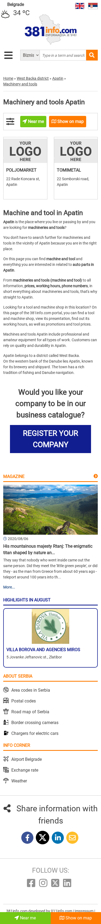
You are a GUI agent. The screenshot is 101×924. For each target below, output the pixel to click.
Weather (19, 781)
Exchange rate (24, 770)
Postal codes (23, 701)
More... (9, 587)
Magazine (14, 476)
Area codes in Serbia (30, 690)
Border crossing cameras (34, 722)
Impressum (84, 911)
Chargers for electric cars (34, 733)
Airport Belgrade (26, 759)
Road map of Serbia (30, 711)
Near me (27, 917)
